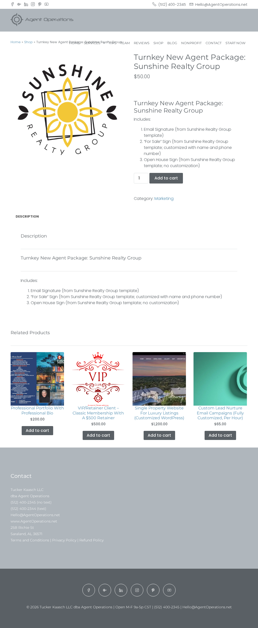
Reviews (141, 43)
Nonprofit (191, 43)
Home (74, 43)
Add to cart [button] (37, 430)
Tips (112, 43)
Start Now (235, 43)
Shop (158, 43)
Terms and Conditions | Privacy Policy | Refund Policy (57, 540)
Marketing (164, 198)
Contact (213, 43)
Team (125, 43)
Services (92, 43)
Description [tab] (27, 216)
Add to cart (166, 178)
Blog (172, 43)
